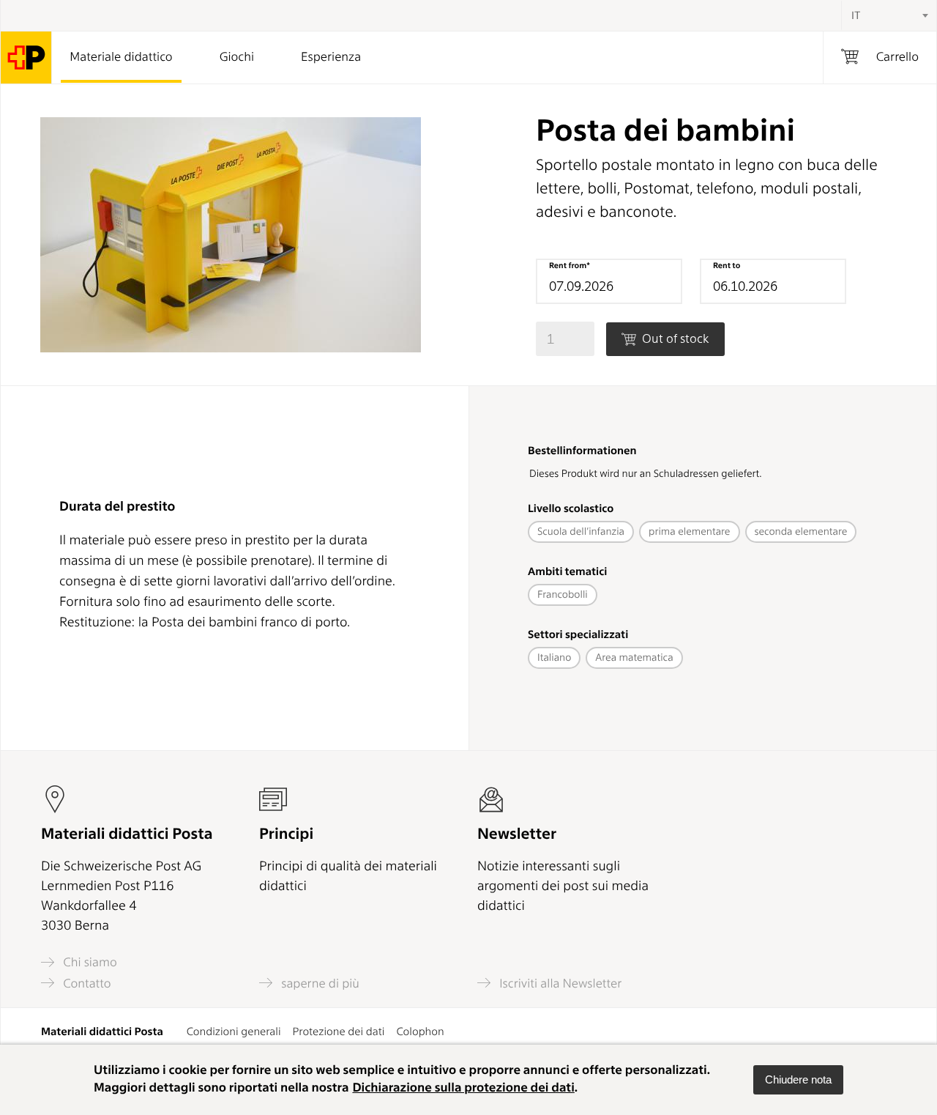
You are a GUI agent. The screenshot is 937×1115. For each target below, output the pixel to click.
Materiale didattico (121, 57)
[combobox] (888, 15)
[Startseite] (26, 58)
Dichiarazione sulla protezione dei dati (463, 1088)
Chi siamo (88, 962)
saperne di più (318, 983)
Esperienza (331, 57)
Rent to (726, 265)
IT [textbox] (855, 15)
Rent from (567, 265)
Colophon (420, 1031)
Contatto (85, 983)
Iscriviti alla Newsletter (558, 983)
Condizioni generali (234, 1031)
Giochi (237, 57)
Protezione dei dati (339, 1031)
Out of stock (674, 338)
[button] (798, 1079)
